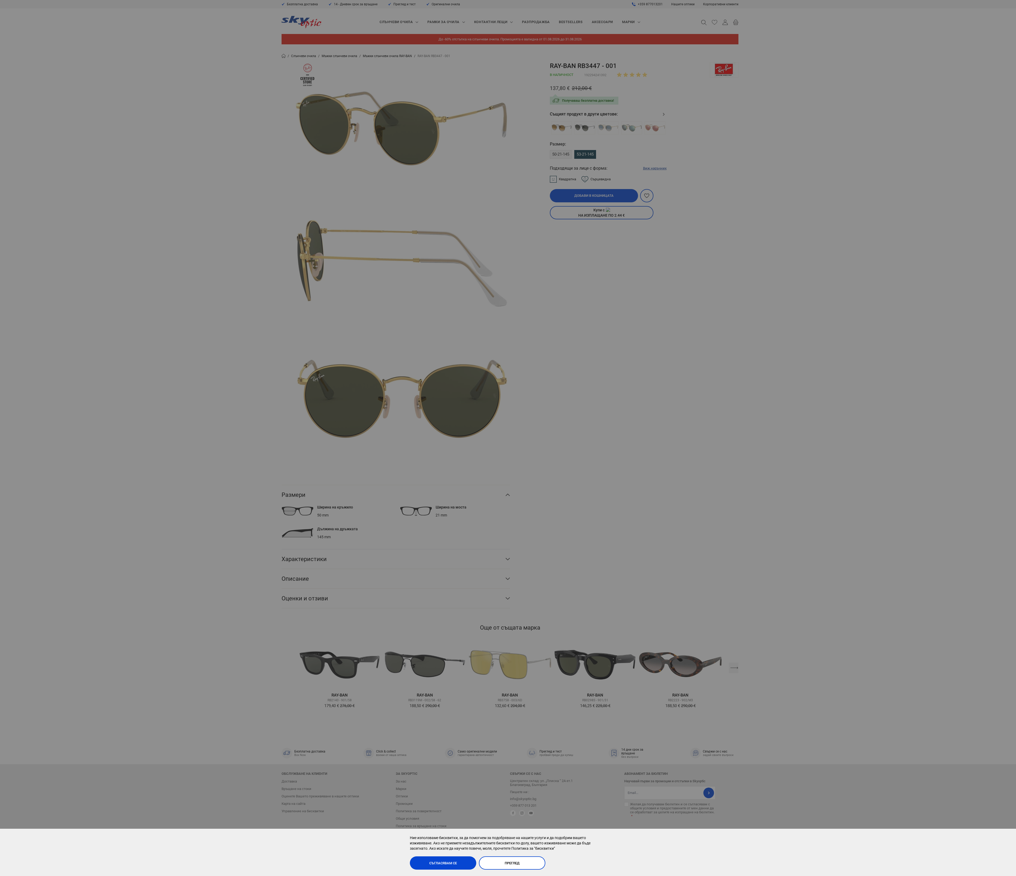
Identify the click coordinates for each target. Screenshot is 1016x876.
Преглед (512, 863)
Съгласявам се (443, 863)
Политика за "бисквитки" (533, 848)
